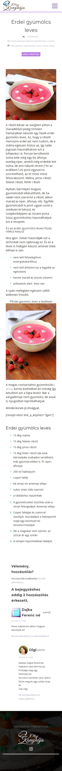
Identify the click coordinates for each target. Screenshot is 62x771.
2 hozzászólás (32, 37)
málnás (46, 46)
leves (39, 46)
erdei (12, 46)
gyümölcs (19, 46)
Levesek (51, 41)
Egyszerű (30, 41)
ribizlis (52, 46)
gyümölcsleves (41, 41)
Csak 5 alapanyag (18, 41)
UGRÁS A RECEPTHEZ (31, 54)
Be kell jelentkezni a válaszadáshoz (30, 636)
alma (9, 389)
